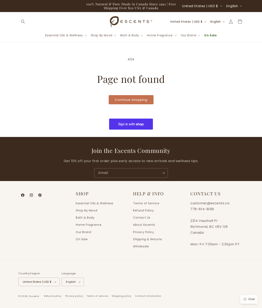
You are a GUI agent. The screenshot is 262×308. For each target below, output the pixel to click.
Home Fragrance (88, 225)
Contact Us (141, 218)
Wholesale (141, 246)
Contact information (148, 296)
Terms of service (97, 296)
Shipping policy (121, 296)
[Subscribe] (163, 173)
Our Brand (83, 232)
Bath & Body (85, 218)
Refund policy (52, 296)
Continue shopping (131, 100)
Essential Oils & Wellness (94, 203)
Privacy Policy (143, 232)
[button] (22, 21)
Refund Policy (143, 210)
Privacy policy (74, 296)
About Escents (144, 225)
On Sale (82, 239)
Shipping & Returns (147, 239)
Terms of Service (146, 203)
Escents (34, 296)
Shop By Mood (86, 210)
